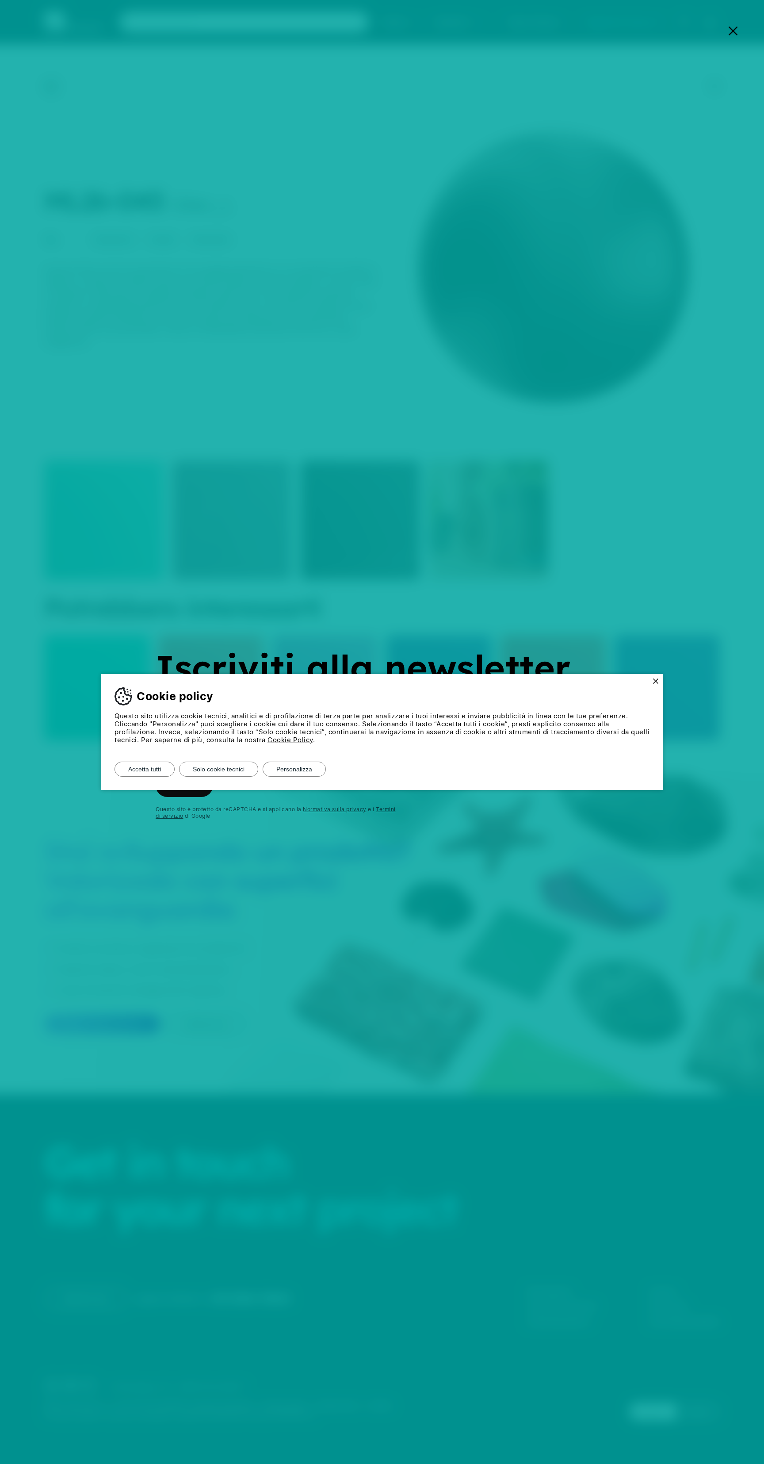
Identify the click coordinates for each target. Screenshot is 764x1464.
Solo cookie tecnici (218, 769)
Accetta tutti (144, 769)
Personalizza (294, 769)
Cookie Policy (290, 740)
